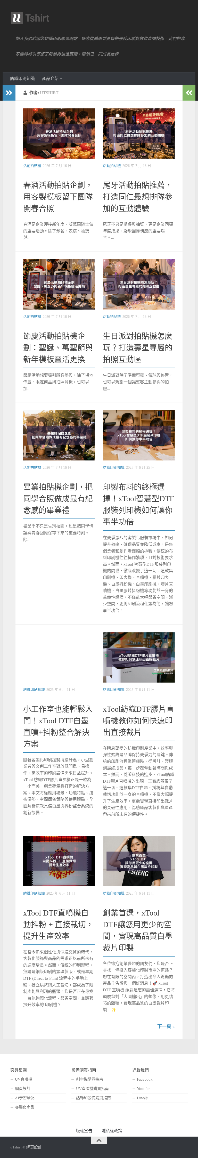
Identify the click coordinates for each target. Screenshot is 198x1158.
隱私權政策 (112, 1131)
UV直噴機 (23, 1079)
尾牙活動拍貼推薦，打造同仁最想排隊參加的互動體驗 (137, 197)
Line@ (142, 1098)
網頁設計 (22, 1089)
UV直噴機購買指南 (92, 1089)
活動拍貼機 (32, 166)
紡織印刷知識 (22, 78)
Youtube (143, 1089)
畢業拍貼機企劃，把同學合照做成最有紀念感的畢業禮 (58, 498)
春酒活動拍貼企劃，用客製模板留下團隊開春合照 (58, 197)
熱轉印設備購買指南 (93, 1098)
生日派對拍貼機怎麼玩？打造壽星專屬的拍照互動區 (137, 347)
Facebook (145, 1079)
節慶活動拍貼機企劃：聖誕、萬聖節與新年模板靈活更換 (58, 347)
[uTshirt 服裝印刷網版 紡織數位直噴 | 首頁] (30, 18)
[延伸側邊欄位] (9, 93)
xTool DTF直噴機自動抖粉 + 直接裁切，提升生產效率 (58, 924)
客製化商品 (24, 1107)
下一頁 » (166, 1026)
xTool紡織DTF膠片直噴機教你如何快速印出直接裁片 (138, 720)
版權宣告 (84, 1131)
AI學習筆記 (25, 1098)
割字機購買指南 (89, 1079)
